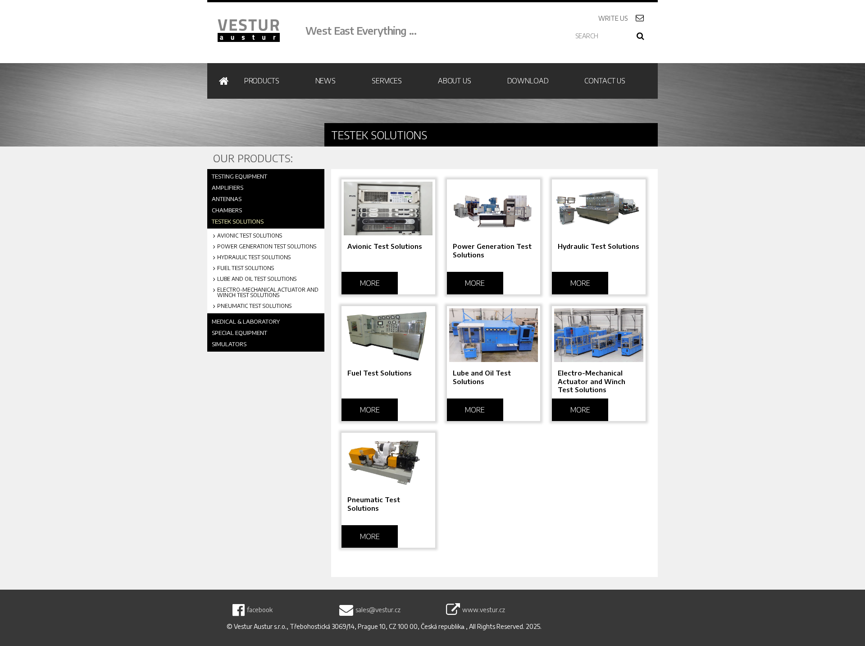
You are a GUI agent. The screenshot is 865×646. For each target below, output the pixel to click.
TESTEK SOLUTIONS (238, 221)
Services (387, 80)
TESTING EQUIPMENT (239, 176)
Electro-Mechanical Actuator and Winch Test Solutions (268, 292)
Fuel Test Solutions (245, 268)
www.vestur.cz (483, 610)
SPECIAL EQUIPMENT (239, 332)
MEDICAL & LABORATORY (246, 321)
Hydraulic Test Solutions (254, 257)
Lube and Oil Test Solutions (256, 279)
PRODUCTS (261, 80)
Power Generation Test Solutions (266, 246)
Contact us (604, 80)
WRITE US (624, 18)
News (325, 80)
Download (528, 80)
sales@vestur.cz (378, 610)
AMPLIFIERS (227, 187)
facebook (260, 610)
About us (454, 80)
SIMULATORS (229, 344)
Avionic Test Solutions (249, 235)
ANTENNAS (226, 198)
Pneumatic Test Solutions (254, 306)
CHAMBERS (227, 210)
